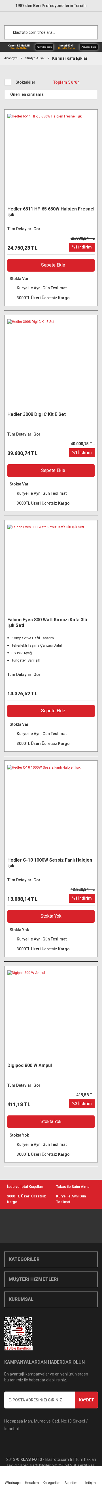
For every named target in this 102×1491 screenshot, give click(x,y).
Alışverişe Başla (44, 47)
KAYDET (86, 1400)
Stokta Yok (51, 916)
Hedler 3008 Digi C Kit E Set (36, 414)
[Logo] (54, 17)
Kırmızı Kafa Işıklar (70, 58)
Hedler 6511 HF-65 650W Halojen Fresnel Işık (50, 211)
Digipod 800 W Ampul (29, 1065)
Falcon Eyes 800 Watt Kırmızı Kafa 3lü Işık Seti (47, 622)
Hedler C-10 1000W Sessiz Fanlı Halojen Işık (49, 862)
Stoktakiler (25, 82)
